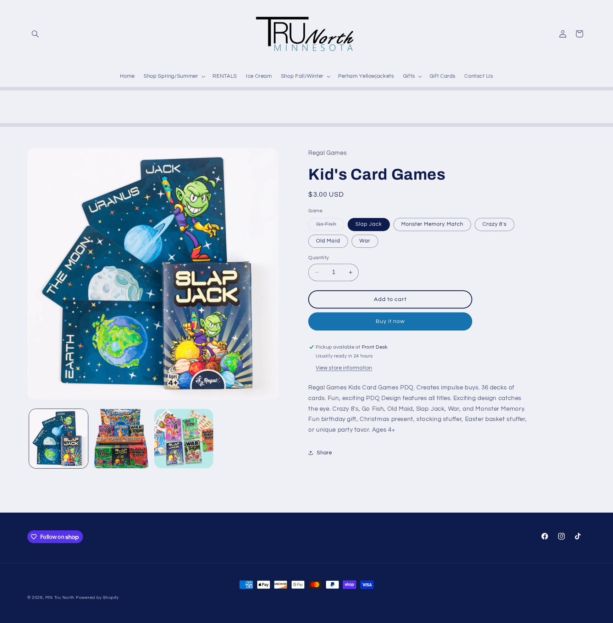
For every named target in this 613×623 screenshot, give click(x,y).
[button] (35, 34)
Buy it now (390, 321)
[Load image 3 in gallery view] (183, 438)
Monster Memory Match (432, 224)
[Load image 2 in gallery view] (121, 438)
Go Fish (330, 226)
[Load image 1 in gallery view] (58, 438)
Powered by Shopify (97, 598)
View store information (344, 368)
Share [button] (324, 452)
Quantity (318, 257)
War (364, 241)
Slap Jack (368, 224)
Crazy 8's (494, 224)
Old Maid (328, 241)
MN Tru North (59, 598)
